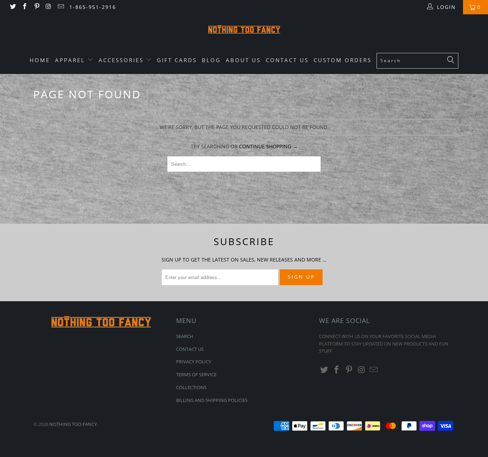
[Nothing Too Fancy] (244, 30)
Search (184, 336)
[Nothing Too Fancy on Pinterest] (36, 7)
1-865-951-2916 (92, 7)
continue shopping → (268, 146)
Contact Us (287, 60)
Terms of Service (196, 374)
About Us (243, 60)
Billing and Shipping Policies (212, 400)
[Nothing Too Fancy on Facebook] (24, 7)
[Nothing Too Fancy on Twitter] (12, 7)
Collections (191, 387)
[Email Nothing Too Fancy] (60, 7)
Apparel (71, 60)
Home (40, 60)
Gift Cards (177, 60)
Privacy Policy (193, 361)
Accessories (122, 60)
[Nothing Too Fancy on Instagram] (48, 7)
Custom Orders (343, 60)
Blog (211, 60)
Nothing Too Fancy (73, 424)
